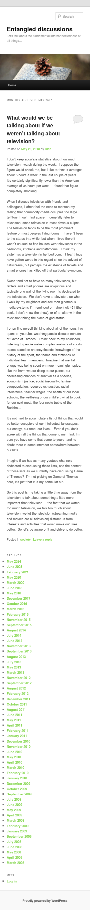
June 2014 (14, 640)
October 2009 (17, 788)
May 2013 (14, 667)
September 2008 (19, 836)
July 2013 (14, 661)
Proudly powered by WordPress (45, 900)
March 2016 (15, 608)
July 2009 (14, 799)
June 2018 (14, 587)
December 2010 (18, 741)
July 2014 (14, 635)
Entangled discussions (39, 29)
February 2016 (17, 614)
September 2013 (19, 651)
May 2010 (14, 757)
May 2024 (14, 561)
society (25, 539)
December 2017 (18, 598)
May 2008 (14, 852)
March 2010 (15, 767)
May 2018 (14, 593)
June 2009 (14, 804)
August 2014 (16, 630)
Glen (48, 149)
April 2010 (14, 762)
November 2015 (18, 619)
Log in (12, 881)
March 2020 (15, 582)
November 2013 (18, 645)
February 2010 (17, 772)
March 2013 (15, 672)
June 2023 (14, 566)
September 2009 (19, 794)
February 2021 (17, 572)
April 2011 (14, 725)
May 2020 (14, 577)
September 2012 (19, 682)
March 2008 (15, 862)
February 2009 (17, 825)
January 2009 (17, 831)
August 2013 (16, 656)
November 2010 (18, 746)
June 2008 (14, 846)
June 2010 (14, 751)
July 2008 (14, 841)
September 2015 (19, 624)
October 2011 (17, 704)
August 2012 (16, 688)
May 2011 (14, 720)
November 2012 (18, 677)
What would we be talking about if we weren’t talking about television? (33, 129)
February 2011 (17, 730)
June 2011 (14, 714)
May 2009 (14, 809)
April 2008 (14, 857)
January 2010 (17, 778)
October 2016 (17, 603)
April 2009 (14, 815)
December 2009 (18, 783)
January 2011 (17, 735)
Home (12, 85)
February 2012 (17, 693)
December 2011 (18, 699)
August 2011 (16, 709)
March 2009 (15, 820)
